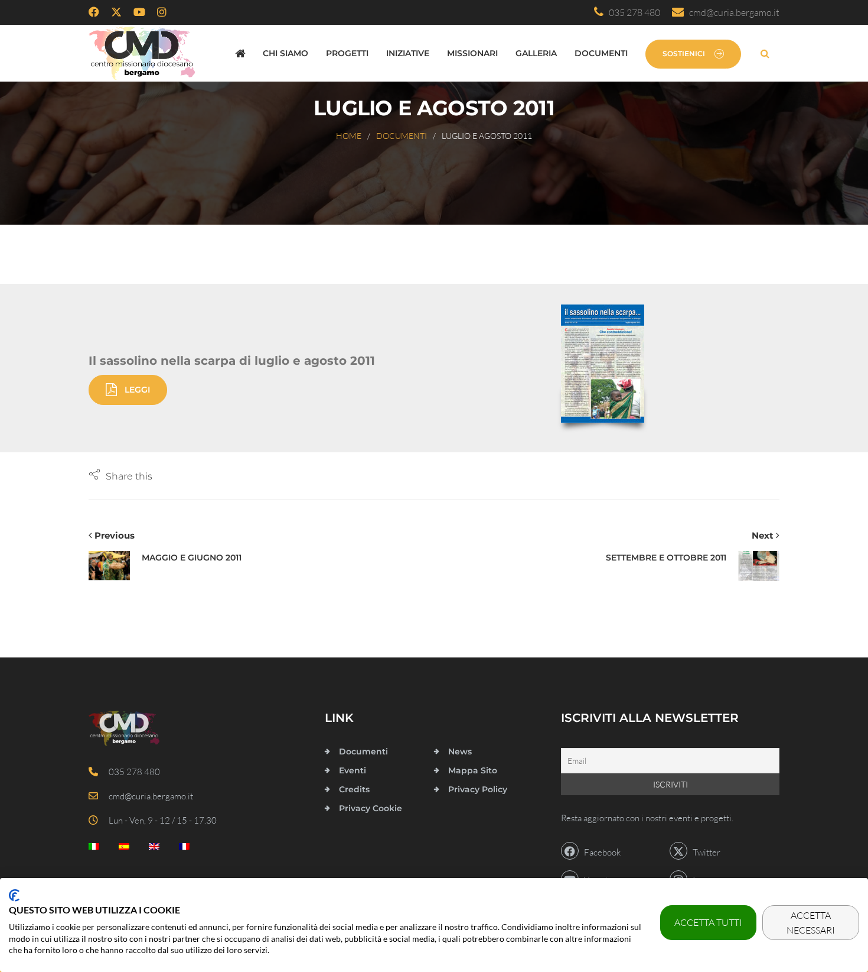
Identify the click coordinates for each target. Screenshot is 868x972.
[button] (120, 476)
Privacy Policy (477, 789)
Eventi (352, 770)
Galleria (536, 53)
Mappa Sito (472, 770)
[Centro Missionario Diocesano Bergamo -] (142, 53)
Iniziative (407, 53)
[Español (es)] (124, 849)
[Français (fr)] (184, 849)
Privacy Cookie (370, 808)
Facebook (600, 852)
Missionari (472, 53)
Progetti (347, 53)
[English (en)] (154, 849)
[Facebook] (94, 12)
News (460, 751)
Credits (354, 789)
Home (348, 136)
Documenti (601, 53)
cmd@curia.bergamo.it (731, 12)
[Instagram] (161, 12)
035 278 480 (631, 12)
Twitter (703, 852)
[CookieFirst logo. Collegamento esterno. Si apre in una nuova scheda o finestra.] (14, 895)
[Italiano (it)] (94, 849)
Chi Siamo (285, 53)
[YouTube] (139, 12)
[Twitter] (116, 12)
